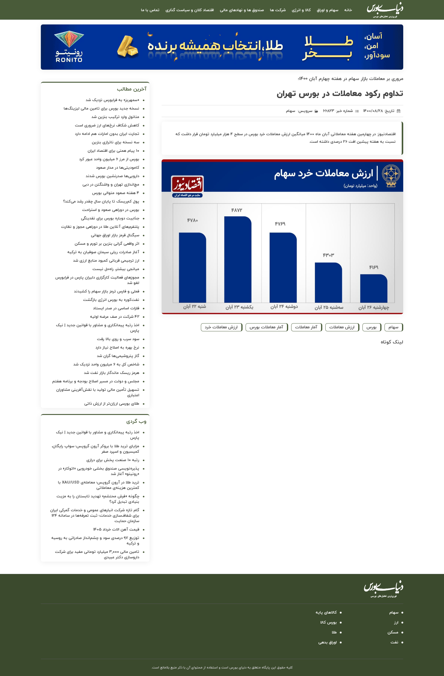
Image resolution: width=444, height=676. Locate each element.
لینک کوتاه (392, 342)
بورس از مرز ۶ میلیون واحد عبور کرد (109, 159)
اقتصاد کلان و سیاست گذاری (190, 10)
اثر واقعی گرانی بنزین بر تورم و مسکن (107, 244)
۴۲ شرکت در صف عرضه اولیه (114, 317)
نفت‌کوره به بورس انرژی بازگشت (111, 300)
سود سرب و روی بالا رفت (118, 339)
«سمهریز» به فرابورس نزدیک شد (112, 100)
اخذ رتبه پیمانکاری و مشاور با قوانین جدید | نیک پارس (97, 328)
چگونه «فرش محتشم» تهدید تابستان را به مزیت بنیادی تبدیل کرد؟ (97, 499)
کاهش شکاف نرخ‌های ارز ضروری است (107, 125)
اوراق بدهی (327, 642)
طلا (334, 632)
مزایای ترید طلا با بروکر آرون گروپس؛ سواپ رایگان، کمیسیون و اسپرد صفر (95, 449)
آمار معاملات (306, 327)
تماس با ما (150, 10)
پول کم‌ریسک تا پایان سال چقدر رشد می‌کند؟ (101, 201)
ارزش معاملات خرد (221, 327)
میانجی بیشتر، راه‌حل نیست (115, 269)
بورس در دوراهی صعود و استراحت (110, 210)
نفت (394, 642)
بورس (371, 327)
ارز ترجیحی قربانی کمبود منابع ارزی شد (106, 260)
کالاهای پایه (326, 612)
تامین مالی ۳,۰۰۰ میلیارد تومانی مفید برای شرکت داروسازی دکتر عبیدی (97, 554)
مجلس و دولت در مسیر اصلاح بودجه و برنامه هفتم (95, 381)
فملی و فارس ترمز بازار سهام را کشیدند (106, 291)
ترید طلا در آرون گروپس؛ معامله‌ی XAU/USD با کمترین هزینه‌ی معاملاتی (98, 485)
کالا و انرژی (301, 10)
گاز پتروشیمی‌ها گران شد (118, 356)
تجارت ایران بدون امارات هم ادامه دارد (107, 134)
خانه (348, 10)
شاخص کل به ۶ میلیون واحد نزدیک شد (106, 364)
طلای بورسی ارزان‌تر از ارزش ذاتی (111, 404)
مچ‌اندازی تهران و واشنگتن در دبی (110, 184)
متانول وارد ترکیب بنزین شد (115, 117)
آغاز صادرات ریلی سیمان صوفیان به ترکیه (103, 252)
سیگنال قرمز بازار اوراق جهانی (115, 235)
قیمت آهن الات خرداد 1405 (116, 529)
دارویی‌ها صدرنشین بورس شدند (112, 176)
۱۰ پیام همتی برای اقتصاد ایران (113, 151)
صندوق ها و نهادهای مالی (242, 10)
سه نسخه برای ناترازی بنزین (115, 142)
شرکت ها (278, 10)
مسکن (393, 632)
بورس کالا (328, 622)
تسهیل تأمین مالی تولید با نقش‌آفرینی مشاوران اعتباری (97, 392)
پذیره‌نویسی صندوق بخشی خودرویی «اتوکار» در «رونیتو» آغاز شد (98, 471)
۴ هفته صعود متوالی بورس (115, 193)
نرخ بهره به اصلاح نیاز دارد (117, 347)
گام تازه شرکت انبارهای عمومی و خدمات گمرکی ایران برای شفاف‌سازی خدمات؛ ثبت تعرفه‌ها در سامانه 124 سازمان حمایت (94, 516)
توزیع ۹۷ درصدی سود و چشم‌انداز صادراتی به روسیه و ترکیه (95, 540)
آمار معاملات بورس (266, 327)
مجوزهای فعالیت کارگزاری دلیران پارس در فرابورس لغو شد (97, 280)
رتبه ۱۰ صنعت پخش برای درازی (112, 460)
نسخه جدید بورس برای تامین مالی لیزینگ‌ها (101, 108)
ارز (396, 622)
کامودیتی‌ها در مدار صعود (117, 168)
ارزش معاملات (342, 327)
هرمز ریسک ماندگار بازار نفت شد (111, 373)
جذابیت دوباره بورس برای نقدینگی (110, 218)
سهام (290, 111)
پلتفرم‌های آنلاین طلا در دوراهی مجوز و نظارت (100, 227)
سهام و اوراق (327, 10)
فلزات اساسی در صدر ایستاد (116, 308)
